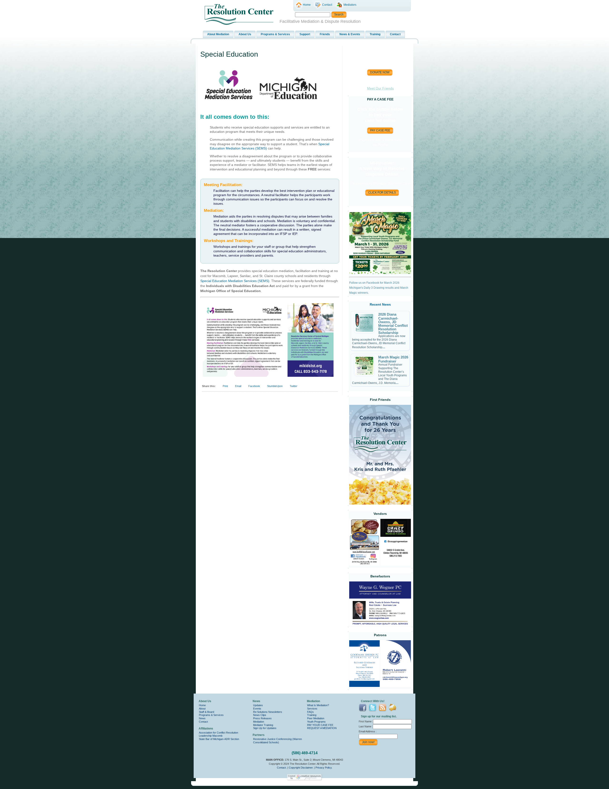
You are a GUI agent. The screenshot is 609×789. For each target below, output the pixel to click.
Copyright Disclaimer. (301, 767)
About (202, 708)
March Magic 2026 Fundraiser (393, 359)
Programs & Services (211, 715)
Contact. (282, 767)
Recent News (380, 304)
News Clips (259, 715)
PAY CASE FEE (380, 130)
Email (238, 386)
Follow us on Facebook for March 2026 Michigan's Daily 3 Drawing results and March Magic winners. (378, 287)
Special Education (229, 54)
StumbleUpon (275, 386)
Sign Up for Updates (264, 728)
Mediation (258, 721)
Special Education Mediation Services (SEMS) (234, 281)
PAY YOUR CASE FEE (320, 725)
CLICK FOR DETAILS (382, 192)
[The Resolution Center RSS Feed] (199, 775)
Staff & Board (206, 711)
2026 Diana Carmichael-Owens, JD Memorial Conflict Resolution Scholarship (393, 323)
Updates (258, 705)
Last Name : (366, 726)
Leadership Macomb (210, 735)
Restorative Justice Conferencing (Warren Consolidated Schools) (277, 741)
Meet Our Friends (380, 88)
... (383, 347)
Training (311, 715)
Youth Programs (316, 721)
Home (202, 705)
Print (225, 386)
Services (312, 708)
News (202, 718)
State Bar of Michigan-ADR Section (219, 739)
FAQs (310, 711)
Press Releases (262, 718)
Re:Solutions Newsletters (267, 711)
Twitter (293, 386)
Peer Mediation (315, 718)
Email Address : (368, 731)
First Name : (366, 721)
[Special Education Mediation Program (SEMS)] (262, 108)
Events (257, 708)
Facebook (254, 386)
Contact (203, 721)
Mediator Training (263, 725)
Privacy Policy (323, 767)
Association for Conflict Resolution (218, 732)
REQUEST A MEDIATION (322, 728)
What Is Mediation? (318, 705)
